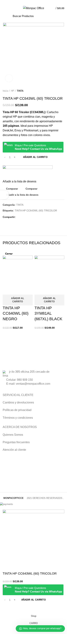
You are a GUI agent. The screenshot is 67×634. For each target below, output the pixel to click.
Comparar (12, 188)
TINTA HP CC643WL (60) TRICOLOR (36, 210)
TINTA (20, 90)
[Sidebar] (4, 194)
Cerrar (9, 253)
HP (12, 90)
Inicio (5, 90)
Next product (62, 91)
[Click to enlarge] (9, 78)
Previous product (55, 91)
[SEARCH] (52, 16)
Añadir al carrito (35, 157)
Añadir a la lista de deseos (22, 194)
